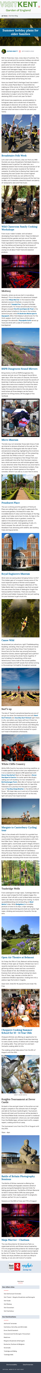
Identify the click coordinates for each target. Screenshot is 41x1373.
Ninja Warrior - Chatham (15, 1239)
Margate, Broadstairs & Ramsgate (14, 1341)
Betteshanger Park (9, 782)
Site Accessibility (11, 1365)
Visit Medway (8, 1304)
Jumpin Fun (16, 304)
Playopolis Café (25, 320)
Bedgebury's (21, 904)
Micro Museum (10, 439)
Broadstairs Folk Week (14, 155)
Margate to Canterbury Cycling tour (19, 829)
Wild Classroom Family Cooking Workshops (19, 228)
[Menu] (39, 7)
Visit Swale (7, 1301)
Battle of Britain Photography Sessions (18, 1178)
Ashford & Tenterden (10, 1323)
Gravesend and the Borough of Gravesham (17, 1334)
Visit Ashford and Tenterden (12, 1294)
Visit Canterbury (9, 1311)
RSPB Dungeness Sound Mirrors (19, 368)
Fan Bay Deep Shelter (15, 789)
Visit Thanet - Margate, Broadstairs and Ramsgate (19, 1297)
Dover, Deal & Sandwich (11, 1330)
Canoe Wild (8, 640)
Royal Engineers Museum (16, 573)
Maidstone (7, 1337)
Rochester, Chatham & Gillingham (14, 1344)
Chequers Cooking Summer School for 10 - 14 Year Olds (17, 1031)
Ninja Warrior (14, 300)
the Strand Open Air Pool (23, 309)
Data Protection (28, 1365)
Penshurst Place (11, 502)
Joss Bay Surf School (22, 718)
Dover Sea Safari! (8, 775)
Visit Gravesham (9, 1307)
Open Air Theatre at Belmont (18, 957)
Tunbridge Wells (8, 1355)
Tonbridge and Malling (10, 1351)
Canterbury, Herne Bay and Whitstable (15, 1327)
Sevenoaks (7, 1348)
